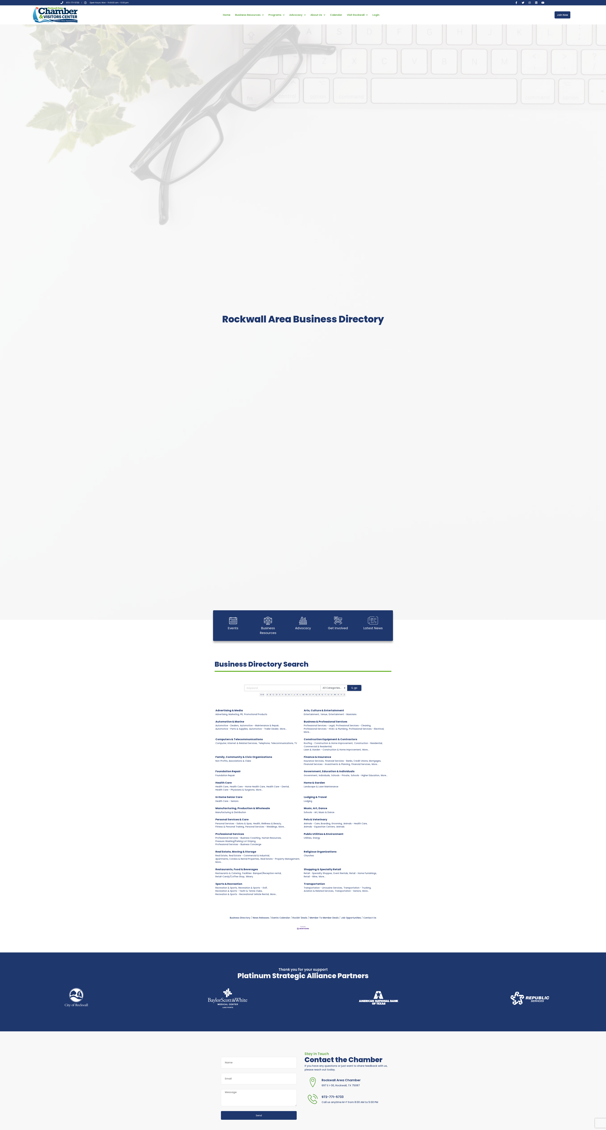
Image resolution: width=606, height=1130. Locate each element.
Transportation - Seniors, (348, 890)
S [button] (322, 694)
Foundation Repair (228, 771)
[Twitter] (523, 2)
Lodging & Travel (315, 797)
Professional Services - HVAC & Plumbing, (326, 728)
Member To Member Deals (324, 917)
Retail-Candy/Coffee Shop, (230, 876)
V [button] (331, 694)
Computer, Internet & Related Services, (236, 743)
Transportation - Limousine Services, (323, 887)
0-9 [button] (262, 694)
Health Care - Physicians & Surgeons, (235, 789)
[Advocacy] (303, 620)
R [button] (319, 694)
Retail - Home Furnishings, (363, 873)
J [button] (294, 694)
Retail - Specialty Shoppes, (318, 873)
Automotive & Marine (229, 721)
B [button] (270, 694)
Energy (316, 837)
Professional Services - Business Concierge (238, 844)
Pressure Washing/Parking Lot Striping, (235, 841)
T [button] (325, 694)
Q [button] (316, 694)
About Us (316, 15)
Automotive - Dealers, (227, 725)
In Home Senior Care (228, 797)
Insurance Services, (314, 760)
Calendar (336, 15)
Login (375, 15)
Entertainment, (312, 714)
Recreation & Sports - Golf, (252, 887)
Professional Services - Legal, (319, 725)
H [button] (289, 694)
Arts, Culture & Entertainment (324, 710)
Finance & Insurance (317, 757)
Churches (309, 855)
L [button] (300, 694)
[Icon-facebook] (516, 2)
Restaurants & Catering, (228, 873)
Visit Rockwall (356, 15)
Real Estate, (221, 855)
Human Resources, (271, 837)
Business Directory (240, 917)
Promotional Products (255, 714)
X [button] (338, 694)
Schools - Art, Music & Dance (319, 812)
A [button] (267, 694)
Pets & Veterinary (315, 819)
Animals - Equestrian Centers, (319, 826)
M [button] (303, 694)
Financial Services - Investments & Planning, (327, 764)
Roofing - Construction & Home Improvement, (328, 743)
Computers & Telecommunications (239, 739)
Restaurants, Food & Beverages (236, 869)
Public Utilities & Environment (323, 834)
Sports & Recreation (228, 884)
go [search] (355, 688)
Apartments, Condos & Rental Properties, (237, 858)
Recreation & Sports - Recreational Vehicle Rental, (242, 894)
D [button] (276, 694)
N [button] (306, 694)
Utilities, (308, 837)
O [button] (310, 694)
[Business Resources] (268, 620)
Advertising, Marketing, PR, (229, 714)
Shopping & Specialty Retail (322, 869)
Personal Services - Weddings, (261, 826)
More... (283, 728)
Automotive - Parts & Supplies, (231, 728)
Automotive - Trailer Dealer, (264, 728)
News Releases (261, 917)
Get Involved (338, 628)
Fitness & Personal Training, (229, 826)
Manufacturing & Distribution (230, 812)
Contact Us (369, 917)
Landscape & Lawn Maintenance (321, 786)
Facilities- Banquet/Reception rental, (261, 873)
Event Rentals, (340, 873)
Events (233, 628)
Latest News (373, 628)
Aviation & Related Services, (319, 890)
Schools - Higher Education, (365, 775)
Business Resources (248, 15)
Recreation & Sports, (226, 887)
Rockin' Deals (299, 917)
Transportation (314, 884)
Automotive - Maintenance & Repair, (259, 725)
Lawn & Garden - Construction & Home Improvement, (332, 749)
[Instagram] (529, 2)
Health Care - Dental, (277, 786)
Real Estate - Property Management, (280, 858)
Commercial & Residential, (318, 746)
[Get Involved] (338, 620)
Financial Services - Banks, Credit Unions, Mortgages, (353, 760)
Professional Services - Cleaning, (353, 725)
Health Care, (222, 786)
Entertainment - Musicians (342, 714)
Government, (311, 775)
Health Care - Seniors (226, 801)
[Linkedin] (536, 2)
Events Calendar (280, 917)
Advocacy (296, 15)
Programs (274, 15)
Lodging (308, 801)
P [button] (313, 694)
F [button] (282, 694)
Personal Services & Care (232, 819)
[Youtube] (542, 2)
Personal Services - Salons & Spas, (233, 823)
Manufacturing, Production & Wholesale (242, 808)
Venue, (324, 714)
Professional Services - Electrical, (366, 728)
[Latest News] (373, 620)
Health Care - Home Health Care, (247, 786)
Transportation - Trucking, (357, 887)
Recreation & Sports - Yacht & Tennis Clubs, (238, 890)
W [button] (335, 694)
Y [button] (341, 694)
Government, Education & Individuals (329, 771)
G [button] (285, 694)
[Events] (233, 620)
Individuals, (324, 775)
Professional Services (229, 834)
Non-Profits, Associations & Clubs (233, 760)
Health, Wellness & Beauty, (267, 823)
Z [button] (344, 694)
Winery (249, 876)
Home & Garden (314, 783)
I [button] (291, 694)
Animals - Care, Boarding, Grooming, (323, 823)
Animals (340, 826)
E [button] (279, 694)
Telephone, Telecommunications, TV (277, 743)
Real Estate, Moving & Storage (235, 851)
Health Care (223, 783)
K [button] (297, 694)
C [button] (273, 694)
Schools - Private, (340, 775)
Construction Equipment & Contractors (330, 739)
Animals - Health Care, (355, 823)
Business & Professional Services (325, 721)
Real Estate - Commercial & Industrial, (249, 855)
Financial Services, (361, 764)
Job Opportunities (351, 917)
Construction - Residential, (368, 743)
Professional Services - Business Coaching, (238, 837)
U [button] (328, 694)
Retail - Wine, (311, 876)
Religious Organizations (320, 851)
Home (226, 15)
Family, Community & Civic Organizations (243, 757)
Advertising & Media (229, 710)
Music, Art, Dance (315, 808)
